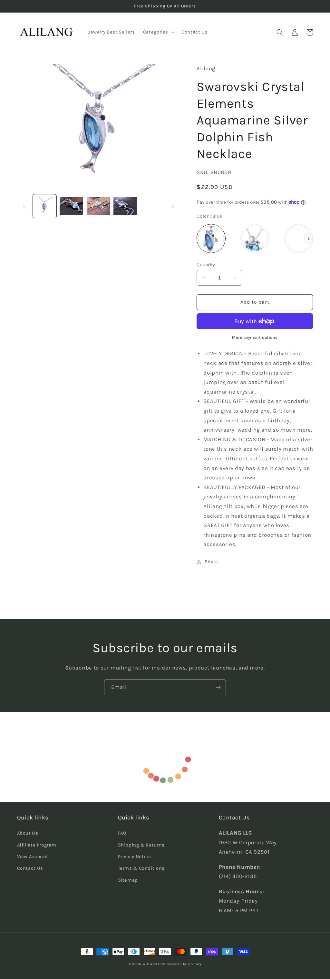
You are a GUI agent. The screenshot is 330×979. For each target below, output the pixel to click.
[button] (158, 32)
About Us (27, 833)
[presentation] (308, 238)
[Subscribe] (218, 687)
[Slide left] (24, 206)
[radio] (211, 238)
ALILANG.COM (154, 964)
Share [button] (211, 561)
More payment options (255, 337)
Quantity (206, 264)
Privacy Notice (134, 856)
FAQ (122, 833)
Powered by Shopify (184, 964)
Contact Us (30, 868)
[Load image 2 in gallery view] (71, 206)
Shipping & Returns (141, 845)
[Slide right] (173, 206)
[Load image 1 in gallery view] (44, 206)
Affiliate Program (36, 845)
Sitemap (128, 880)
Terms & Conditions (141, 868)
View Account (33, 856)
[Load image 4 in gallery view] (125, 206)
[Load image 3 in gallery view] (98, 206)
